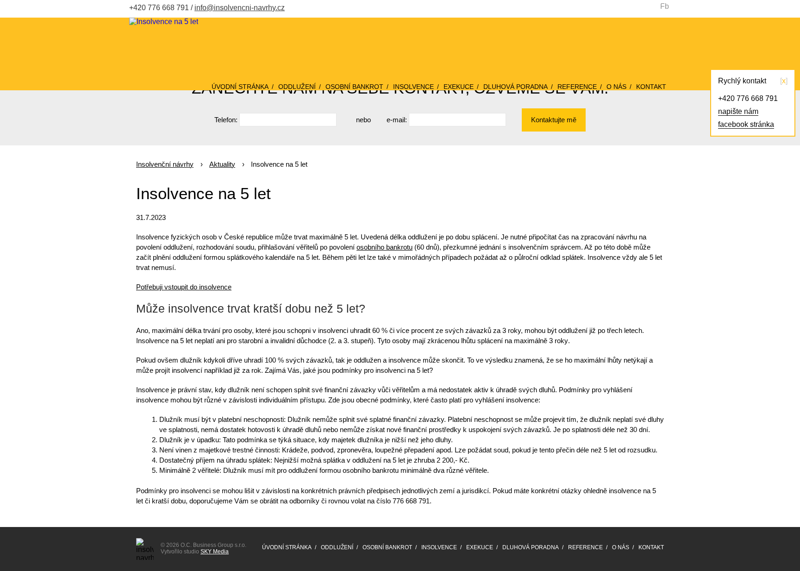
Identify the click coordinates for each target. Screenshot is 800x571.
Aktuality (222, 164)
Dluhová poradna (515, 86)
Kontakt (651, 86)
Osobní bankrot (354, 86)
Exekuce (459, 86)
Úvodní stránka (240, 86)
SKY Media (214, 551)
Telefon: (226, 120)
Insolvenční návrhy (165, 164)
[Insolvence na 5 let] (163, 22)
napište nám (738, 111)
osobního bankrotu (384, 247)
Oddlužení (297, 86)
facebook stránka (746, 124)
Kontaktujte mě (553, 120)
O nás (616, 86)
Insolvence (413, 86)
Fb (664, 6)
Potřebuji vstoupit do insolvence (183, 287)
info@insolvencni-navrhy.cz (239, 8)
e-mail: (397, 120)
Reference (577, 86)
